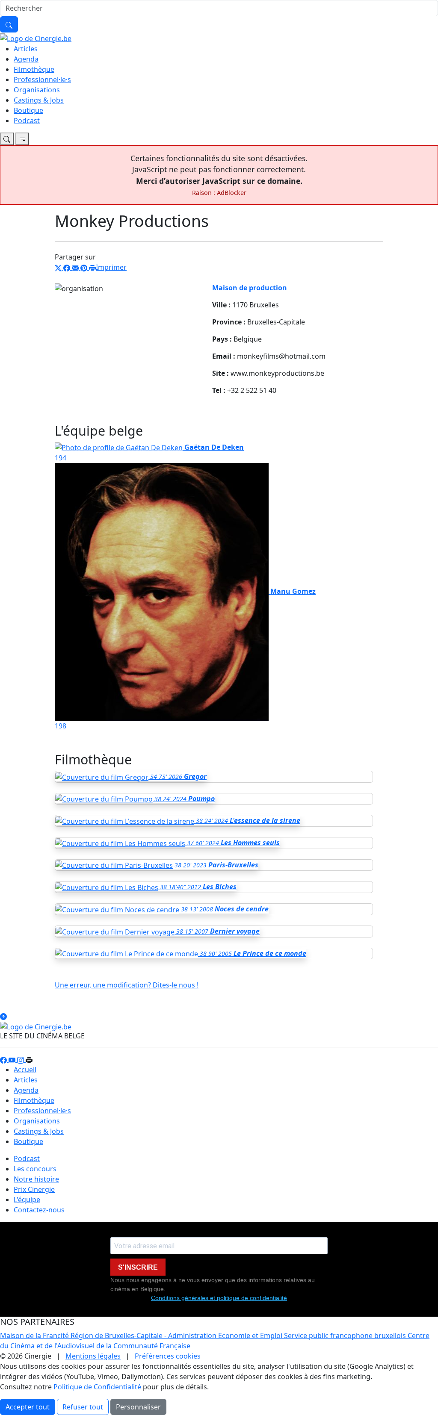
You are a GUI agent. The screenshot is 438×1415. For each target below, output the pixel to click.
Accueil (25, 1069)
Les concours (35, 1168)
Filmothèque (34, 69)
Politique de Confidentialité (97, 1386)
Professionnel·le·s (42, 79)
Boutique (28, 110)
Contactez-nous (39, 1210)
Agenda (26, 59)
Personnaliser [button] (138, 1407)
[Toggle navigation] (7, 139)
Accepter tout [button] (28, 1407)
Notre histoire (36, 1179)
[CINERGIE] (35, 37)
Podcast (27, 120)
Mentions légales (93, 1356)
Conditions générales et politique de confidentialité (219, 1297)
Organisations (37, 89)
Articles (26, 48)
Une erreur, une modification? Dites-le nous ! (126, 985)
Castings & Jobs (39, 100)
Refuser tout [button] (82, 1407)
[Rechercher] (9, 24)
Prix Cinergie (34, 1189)
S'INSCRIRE (138, 1267)
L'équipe (27, 1199)
